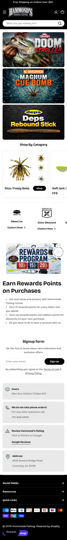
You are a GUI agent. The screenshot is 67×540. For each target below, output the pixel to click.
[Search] (60, 23)
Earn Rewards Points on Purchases (32, 287)
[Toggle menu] (5, 12)
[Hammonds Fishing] (33, 49)
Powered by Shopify (48, 526)
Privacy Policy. (33, 373)
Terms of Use (51, 369)
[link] (41, 158)
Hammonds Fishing (23, 526)
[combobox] (33, 23)
